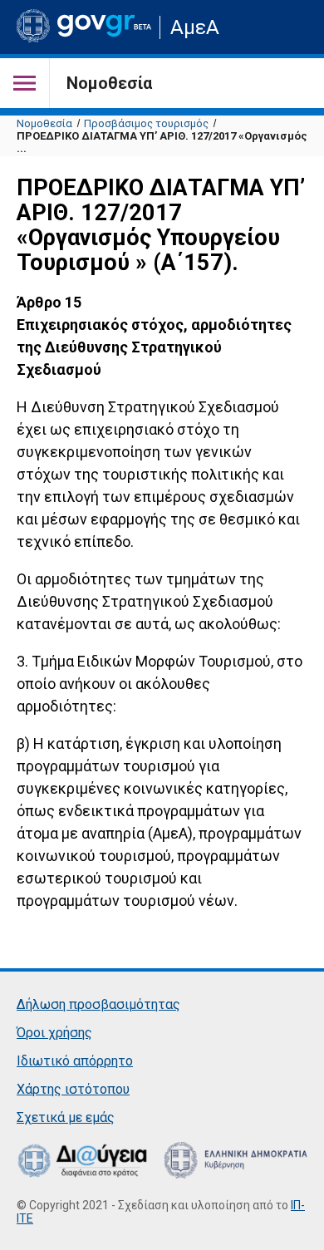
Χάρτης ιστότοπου (73, 1089)
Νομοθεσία (44, 123)
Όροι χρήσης (54, 1033)
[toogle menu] (25, 83)
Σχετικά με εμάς (66, 1117)
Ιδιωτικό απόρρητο (75, 1061)
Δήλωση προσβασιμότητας (98, 1004)
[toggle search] (292, 27)
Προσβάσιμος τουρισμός (146, 123)
